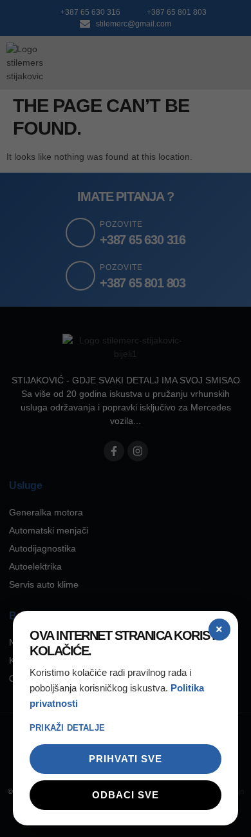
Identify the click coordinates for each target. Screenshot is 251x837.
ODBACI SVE (125, 794)
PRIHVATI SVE (125, 758)
